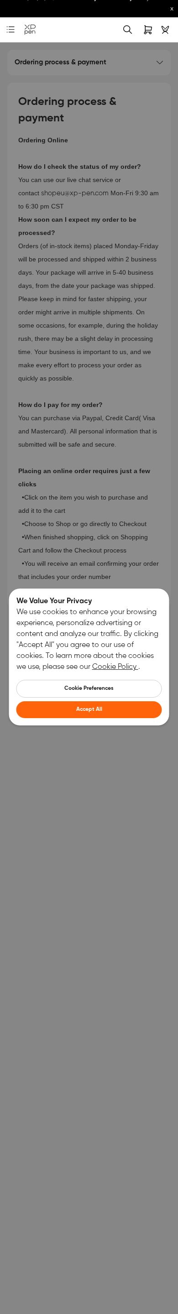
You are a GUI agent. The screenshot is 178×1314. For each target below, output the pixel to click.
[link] (30, 30)
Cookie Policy (115, 667)
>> (63, 11)
